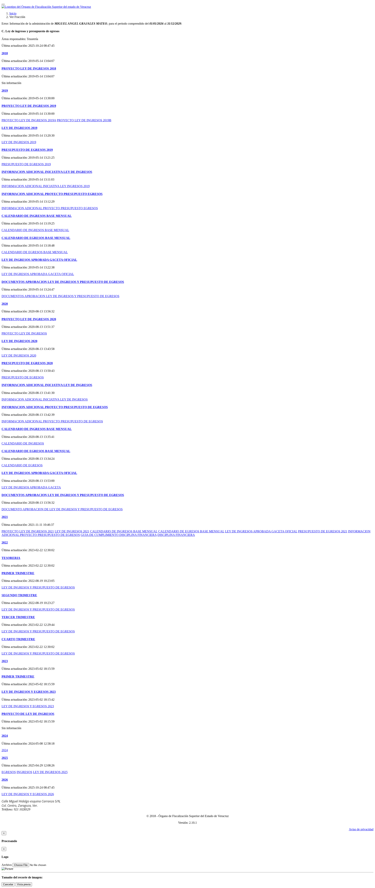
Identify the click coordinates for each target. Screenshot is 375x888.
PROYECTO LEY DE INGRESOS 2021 (28, 531)
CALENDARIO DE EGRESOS (22, 465)
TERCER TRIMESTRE (18, 617)
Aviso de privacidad (361, 829)
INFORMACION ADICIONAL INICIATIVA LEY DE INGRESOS (47, 171)
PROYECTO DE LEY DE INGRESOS (28, 713)
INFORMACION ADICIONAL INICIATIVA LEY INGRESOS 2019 (46, 186)
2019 (5, 90)
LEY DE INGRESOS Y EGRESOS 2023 (29, 691)
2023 (5, 661)
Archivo (7, 865)
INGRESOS (24, 772)
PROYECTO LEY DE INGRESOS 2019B (84, 120)
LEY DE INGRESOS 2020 (19, 341)
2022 (5, 542)
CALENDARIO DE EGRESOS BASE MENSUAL (36, 238)
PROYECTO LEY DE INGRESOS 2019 (29, 105)
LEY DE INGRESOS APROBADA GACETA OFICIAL (39, 259)
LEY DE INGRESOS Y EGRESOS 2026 (28, 794)
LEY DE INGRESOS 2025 (50, 772)
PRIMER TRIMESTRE (18, 573)
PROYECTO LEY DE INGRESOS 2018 (29, 68)
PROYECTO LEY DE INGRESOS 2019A (29, 120)
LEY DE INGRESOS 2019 (19, 128)
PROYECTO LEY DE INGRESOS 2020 (29, 319)
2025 (5, 757)
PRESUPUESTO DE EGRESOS (23, 377)
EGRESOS (9, 772)
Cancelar (8, 884)
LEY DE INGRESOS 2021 (72, 531)
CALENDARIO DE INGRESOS (23, 443)
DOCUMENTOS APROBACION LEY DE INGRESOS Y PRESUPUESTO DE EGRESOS (63, 281)
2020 (5, 303)
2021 (5, 517)
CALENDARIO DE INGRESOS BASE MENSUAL (37, 215)
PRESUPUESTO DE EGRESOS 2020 (27, 363)
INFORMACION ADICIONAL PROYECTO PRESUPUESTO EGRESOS (52, 194)
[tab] (187, 31)
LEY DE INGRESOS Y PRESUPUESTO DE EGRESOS (38, 587)
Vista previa (23, 884)
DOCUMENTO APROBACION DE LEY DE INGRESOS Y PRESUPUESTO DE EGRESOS (62, 509)
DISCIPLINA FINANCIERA (176, 535)
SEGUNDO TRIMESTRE (19, 595)
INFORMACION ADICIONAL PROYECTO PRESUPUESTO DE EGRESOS (55, 407)
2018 (5, 53)
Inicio (12, 13)
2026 (5, 779)
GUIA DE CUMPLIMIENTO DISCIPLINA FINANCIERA (119, 535)
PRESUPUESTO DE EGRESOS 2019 (27, 149)
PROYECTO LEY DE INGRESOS (24, 333)
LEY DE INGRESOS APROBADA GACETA (31, 487)
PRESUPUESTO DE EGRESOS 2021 (322, 531)
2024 (5, 735)
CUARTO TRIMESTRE (18, 639)
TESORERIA (11, 558)
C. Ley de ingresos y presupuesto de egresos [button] (30, 31)
